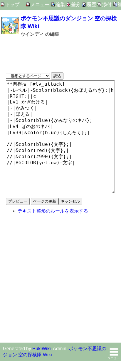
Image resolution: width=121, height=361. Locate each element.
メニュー (40, 4)
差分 (75, 4)
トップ (12, 4)
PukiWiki (41, 348)
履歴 (91, 4)
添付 (107, 4)
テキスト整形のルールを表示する (53, 210)
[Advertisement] (60, 55)
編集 (60, 4)
